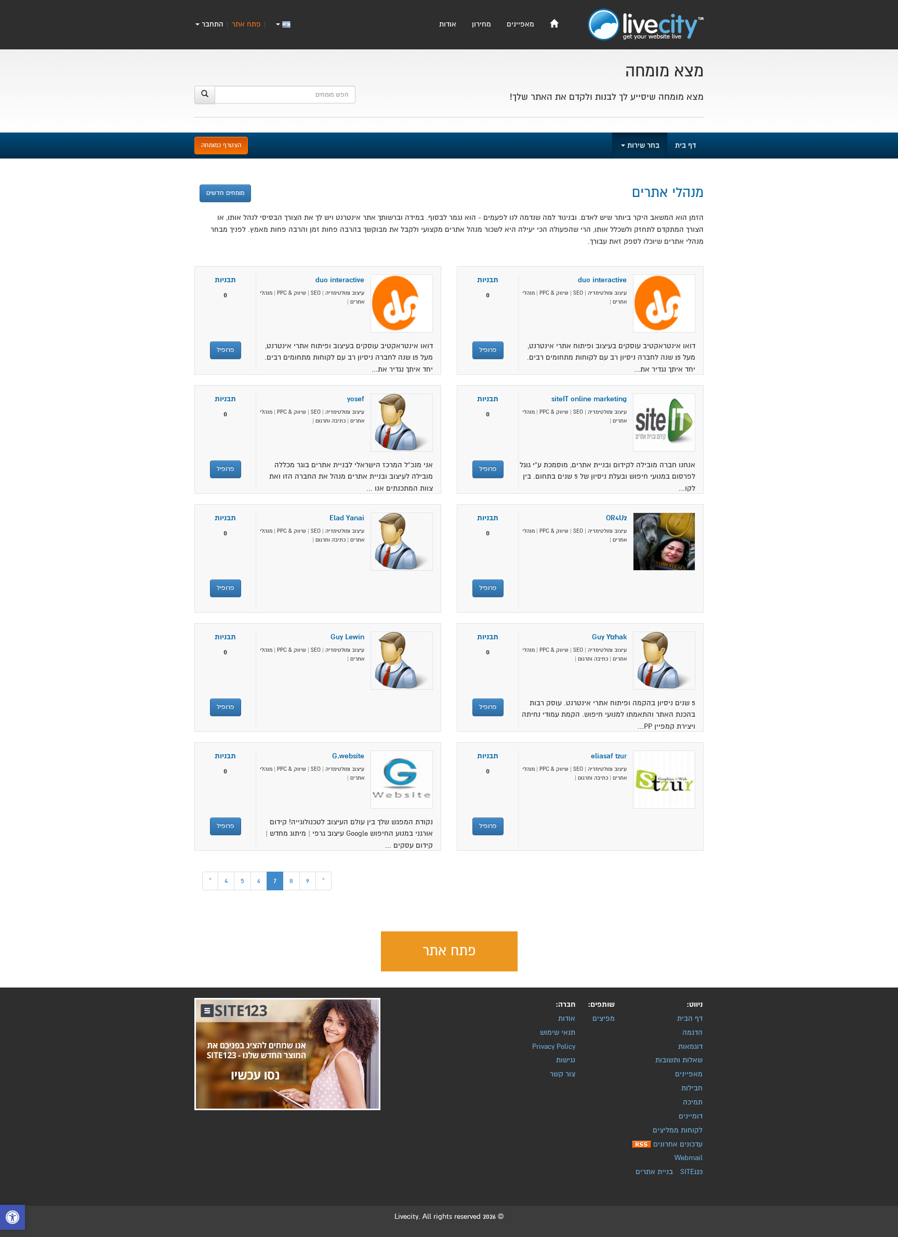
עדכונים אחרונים (678, 1144)
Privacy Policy (553, 1046)
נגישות (565, 1060)
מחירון (481, 24)
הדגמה (692, 1032)
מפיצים (603, 1018)
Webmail (689, 1157)
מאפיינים (520, 24)
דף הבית (690, 1018)
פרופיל (488, 350)
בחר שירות (642, 145)
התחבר (211, 24)
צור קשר (562, 1074)
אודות (447, 24)
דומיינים (691, 1116)
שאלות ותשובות (679, 1060)
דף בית (685, 145)
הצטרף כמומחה (221, 145)
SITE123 (691, 1171)
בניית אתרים (654, 1171)
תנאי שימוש (557, 1032)
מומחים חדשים (225, 193)
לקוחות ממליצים (678, 1130)
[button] (12, 1218)
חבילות (692, 1088)
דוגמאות (690, 1046)
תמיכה (693, 1102)
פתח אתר (246, 24)
